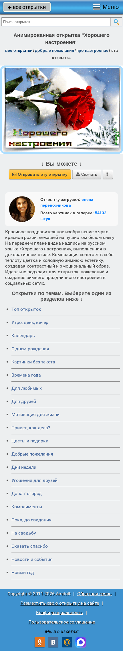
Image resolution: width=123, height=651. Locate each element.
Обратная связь (94, 593)
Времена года (26, 375)
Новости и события (32, 559)
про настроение (92, 50)
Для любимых (26, 388)
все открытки (27, 7)
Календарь (23, 335)
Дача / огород (26, 493)
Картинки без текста (33, 362)
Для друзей (23, 401)
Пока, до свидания (31, 520)
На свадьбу (23, 533)
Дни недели (23, 467)
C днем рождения (30, 348)
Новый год (22, 572)
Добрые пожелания (32, 454)
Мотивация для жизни (35, 414)
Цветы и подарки (29, 441)
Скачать (87, 174)
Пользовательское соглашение (61, 622)
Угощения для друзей (34, 480)
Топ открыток (26, 309)
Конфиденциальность (59, 612)
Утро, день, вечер (29, 322)
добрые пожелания (54, 50)
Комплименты (26, 506)
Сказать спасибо (29, 546)
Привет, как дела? (30, 427)
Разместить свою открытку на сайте (59, 603)
